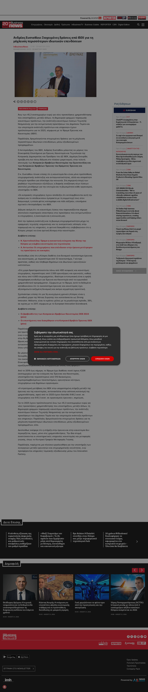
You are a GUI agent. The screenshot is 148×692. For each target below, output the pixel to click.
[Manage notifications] (4, 687)
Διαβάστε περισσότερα (98, 347)
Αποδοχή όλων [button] (102, 359)
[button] (74, 352)
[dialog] (74, 346)
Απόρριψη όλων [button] (77, 359)
